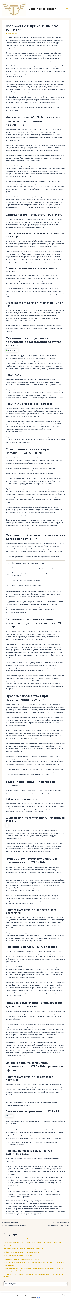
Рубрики (5, 1281)
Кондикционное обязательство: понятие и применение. (23, 1248)
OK (38, 1297)
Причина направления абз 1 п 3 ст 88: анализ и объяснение (23, 1239)
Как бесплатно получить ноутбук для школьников (21, 1252)
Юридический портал (42, 8)
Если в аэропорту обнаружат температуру (18, 1255)
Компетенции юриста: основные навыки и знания (21, 1259)
